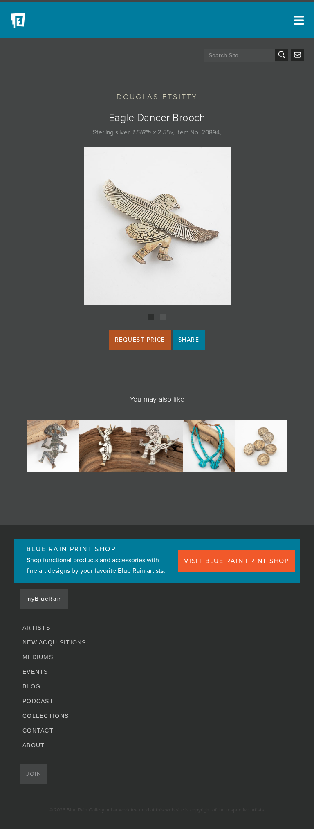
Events (35, 671)
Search (281, 55)
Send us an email (297, 55)
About (33, 745)
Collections (45, 716)
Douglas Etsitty (157, 96)
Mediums (37, 657)
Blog (31, 686)
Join (33, 774)
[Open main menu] (298, 20)
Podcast (38, 701)
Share (189, 339)
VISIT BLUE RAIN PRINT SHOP (236, 561)
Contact (38, 730)
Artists (36, 627)
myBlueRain (44, 598)
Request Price (140, 339)
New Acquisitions (54, 642)
